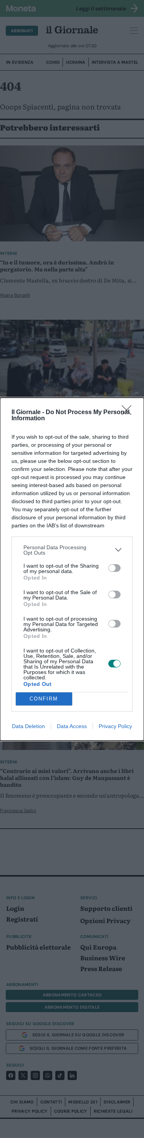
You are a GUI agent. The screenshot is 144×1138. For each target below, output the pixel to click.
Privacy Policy (115, 726)
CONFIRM (44, 699)
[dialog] (72, 569)
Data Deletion (28, 726)
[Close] (129, 412)
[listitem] (72, 550)
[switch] (114, 568)
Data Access (72, 726)
